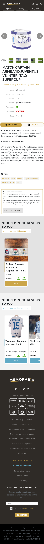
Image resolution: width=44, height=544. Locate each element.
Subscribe (22, 515)
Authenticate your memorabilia (22, 429)
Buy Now (35, 8)
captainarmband (31, 178)
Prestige (22, 8)
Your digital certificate (22, 460)
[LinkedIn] (28, 388)
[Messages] (37, 4)
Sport (8, 8)
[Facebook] (19, 388)
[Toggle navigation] (4, 4)
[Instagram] (15, 388)
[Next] (41, 262)
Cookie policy (22, 480)
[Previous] (2, 262)
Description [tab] (13, 125)
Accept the (24, 508)
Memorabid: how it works (22, 424)
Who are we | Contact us (22, 420)
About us (22, 453)
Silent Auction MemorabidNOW (22, 448)
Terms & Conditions (22, 471)
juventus (5, 178)
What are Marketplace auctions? (15, 308)
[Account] (41, 4)
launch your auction (22, 465)
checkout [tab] (34, 125)
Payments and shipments (22, 443)
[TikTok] (24, 388)
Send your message (13, 210)
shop (19, 182)
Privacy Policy (22, 476)
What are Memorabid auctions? (15, 231)
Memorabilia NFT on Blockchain (22, 439)
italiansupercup (8, 182)
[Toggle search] (33, 4)
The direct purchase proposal (22, 434)
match (19, 178)
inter (13, 178)
